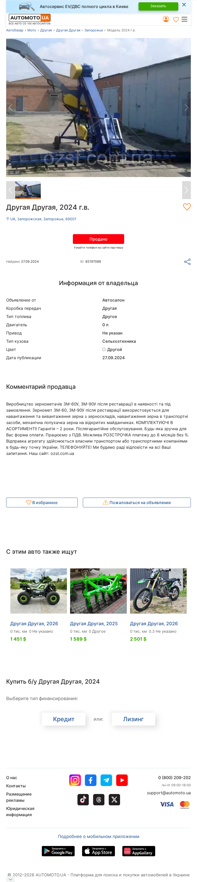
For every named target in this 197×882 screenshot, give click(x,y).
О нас (11, 777)
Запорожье (93, 30)
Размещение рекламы (19, 797)
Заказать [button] (158, 6)
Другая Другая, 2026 (34, 623)
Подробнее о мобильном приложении (98, 836)
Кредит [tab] (63, 719)
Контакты (16, 785)
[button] (186, 19)
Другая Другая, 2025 (94, 623)
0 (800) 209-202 (174, 777)
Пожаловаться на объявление (140, 502)
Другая (46, 30)
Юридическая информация (20, 811)
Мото (31, 30)
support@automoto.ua (169, 792)
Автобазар (14, 30)
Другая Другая (68, 30)
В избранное (44, 502)
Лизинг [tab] (133, 719)
